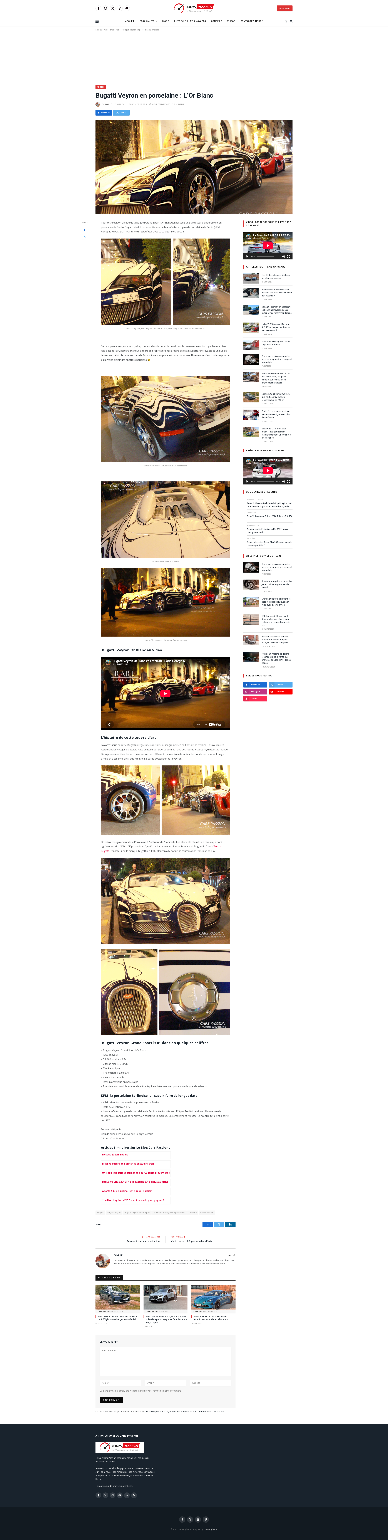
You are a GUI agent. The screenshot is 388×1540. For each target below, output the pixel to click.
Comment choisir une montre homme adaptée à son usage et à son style (277, 359)
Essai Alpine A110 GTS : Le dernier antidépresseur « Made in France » (211, 1318)
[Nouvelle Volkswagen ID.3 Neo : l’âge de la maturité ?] (251, 345)
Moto (165, 21)
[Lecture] (247, 256)
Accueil (130, 21)
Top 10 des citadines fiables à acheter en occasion (276, 276)
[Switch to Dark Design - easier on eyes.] (286, 21)
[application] (268, 245)
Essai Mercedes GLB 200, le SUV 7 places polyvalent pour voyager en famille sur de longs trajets (166, 1319)
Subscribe (284, 8)
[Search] (291, 21)
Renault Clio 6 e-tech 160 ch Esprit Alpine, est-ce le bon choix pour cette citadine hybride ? (270, 505)
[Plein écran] (288, 256)
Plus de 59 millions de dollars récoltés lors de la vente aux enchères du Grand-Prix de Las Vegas (276, 658)
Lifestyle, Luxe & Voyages (190, 21)
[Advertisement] (194, 57)
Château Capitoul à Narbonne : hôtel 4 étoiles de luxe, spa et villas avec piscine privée (276, 602)
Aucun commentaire (161, 104)
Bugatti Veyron (114, 1212)
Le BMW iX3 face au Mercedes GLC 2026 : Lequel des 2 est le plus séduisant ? (276, 327)
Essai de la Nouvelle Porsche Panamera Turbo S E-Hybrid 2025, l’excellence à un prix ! (275, 639)
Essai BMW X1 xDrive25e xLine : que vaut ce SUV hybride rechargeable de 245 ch (117, 1318)
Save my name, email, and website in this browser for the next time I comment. (142, 1390)
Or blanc (193, 1212)
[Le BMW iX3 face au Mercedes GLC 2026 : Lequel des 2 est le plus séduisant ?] (251, 328)
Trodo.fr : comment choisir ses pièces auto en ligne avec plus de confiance (276, 414)
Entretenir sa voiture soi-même (143, 1241)
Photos (119, 30)
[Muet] (283, 256)
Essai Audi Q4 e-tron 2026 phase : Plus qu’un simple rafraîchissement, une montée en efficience (276, 433)
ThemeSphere (210, 1529)
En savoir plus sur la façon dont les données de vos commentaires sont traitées (185, 1411)
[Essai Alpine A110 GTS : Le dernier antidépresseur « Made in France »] (213, 1297)
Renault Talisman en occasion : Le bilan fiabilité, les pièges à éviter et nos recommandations (277, 310)
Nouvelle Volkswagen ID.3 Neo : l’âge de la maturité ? (276, 343)
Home (111, 30)
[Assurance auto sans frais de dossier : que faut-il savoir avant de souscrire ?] (251, 293)
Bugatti (100, 1212)
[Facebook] (84, 230)
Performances (206, 1212)
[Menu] (97, 21)
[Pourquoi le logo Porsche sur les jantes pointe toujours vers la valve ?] (251, 585)
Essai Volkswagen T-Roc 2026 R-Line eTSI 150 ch (270, 518)
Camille (108, 104)
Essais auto (147, 21)
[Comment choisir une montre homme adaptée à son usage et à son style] (251, 359)
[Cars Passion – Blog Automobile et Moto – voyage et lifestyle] (194, 8)
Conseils (216, 21)
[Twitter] (84, 236)
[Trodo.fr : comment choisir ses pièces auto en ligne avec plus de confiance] (251, 415)
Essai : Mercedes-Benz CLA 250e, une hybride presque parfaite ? (269, 544)
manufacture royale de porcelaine (169, 1212)
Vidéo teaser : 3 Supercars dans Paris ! (192, 1241)
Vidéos (231, 21)
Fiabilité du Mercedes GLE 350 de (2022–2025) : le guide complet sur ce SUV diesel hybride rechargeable (276, 378)
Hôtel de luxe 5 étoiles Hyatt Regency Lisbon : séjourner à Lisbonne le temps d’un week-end (276, 620)
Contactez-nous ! (252, 21)
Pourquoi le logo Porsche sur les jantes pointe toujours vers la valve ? (277, 584)
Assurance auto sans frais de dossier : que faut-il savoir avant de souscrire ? (277, 292)
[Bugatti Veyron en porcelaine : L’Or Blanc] (194, 167)
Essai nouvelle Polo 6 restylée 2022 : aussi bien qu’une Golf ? (267, 531)
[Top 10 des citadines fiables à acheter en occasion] (251, 278)
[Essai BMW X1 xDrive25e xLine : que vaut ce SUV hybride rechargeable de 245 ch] (117, 1297)
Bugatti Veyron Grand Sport (137, 1212)
